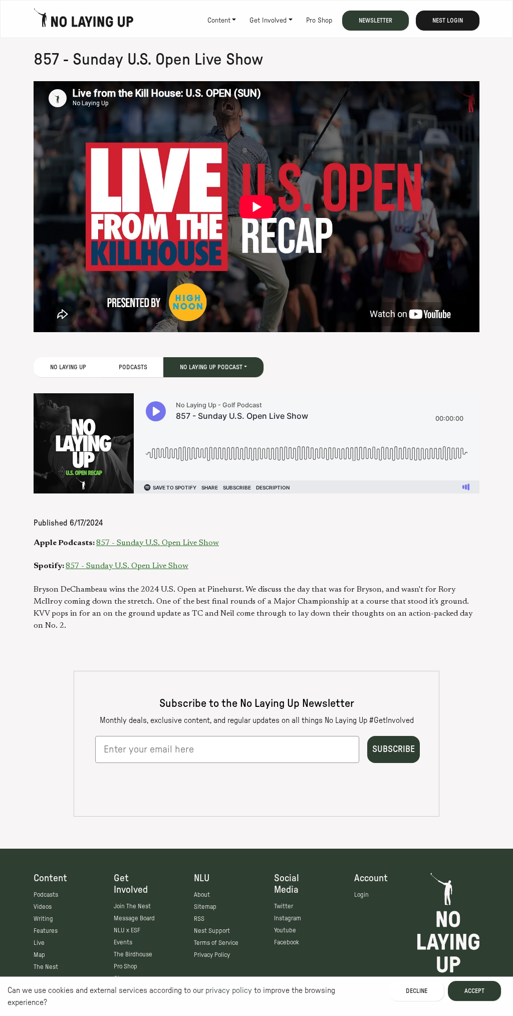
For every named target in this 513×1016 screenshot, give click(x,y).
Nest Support (212, 931)
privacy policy (228, 990)
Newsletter (375, 21)
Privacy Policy (212, 955)
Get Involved (268, 20)
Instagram (287, 918)
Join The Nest (132, 906)
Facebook (286, 942)
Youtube (285, 930)
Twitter (283, 906)
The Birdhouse (133, 954)
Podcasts (133, 367)
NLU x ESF (127, 930)
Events (123, 942)
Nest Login (447, 21)
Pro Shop (319, 20)
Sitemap (205, 907)
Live (39, 943)
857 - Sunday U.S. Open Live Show (157, 543)
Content (218, 20)
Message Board (134, 918)
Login (361, 895)
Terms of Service (216, 943)
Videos (43, 907)
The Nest (46, 967)
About (202, 895)
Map (39, 955)
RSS (199, 919)
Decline (416, 991)
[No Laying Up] (84, 21)
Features (46, 931)
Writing (43, 919)
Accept (474, 991)
